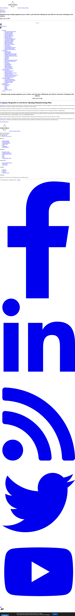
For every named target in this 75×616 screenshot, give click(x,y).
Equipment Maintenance (9, 35)
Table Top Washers (8, 71)
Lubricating (7, 56)
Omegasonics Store (6, 84)
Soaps (6, 86)
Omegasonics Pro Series (9, 70)
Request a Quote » (3, 26)
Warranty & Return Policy (7, 162)
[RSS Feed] (38, 465)
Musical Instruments (8, 66)
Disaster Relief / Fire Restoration (11, 53)
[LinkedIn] (38, 381)
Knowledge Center (5, 151)
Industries (4, 30)
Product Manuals (5, 147)
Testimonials (4, 146)
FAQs (3, 155)
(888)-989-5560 (4, 135)
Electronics (7, 62)
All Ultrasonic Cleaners (9, 77)
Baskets (6, 88)
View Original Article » (4, 121)
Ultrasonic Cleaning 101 (6, 152)
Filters (6, 87)
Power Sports (7, 45)
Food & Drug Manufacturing (10, 38)
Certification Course (8, 82)
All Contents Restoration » (10, 79)
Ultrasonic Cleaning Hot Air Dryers (11, 74)
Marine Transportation (9, 42)
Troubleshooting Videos (6, 158)
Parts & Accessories (8, 89)
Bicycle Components (8, 34)
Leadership (4, 170)
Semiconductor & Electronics (10, 47)
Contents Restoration (6, 78)
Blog (3, 156)
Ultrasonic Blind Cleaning (9, 48)
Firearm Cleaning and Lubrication (11, 60)
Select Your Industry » (4, 7)
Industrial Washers (5, 69)
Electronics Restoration (9, 81)
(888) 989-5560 (3, 11)
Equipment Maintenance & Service (11, 55)
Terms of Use (4, 164)
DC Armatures (7, 63)
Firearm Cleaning (8, 36)
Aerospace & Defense (9, 32)
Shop (3, 145)
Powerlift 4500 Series (9, 73)
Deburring (6, 59)
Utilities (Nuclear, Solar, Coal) (10, 49)
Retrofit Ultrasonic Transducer (10, 76)
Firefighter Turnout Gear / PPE (10, 54)
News (3, 157)
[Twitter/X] (38, 538)
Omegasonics (2, 105)
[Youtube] (38, 603)
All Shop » (7, 85)
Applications (5, 50)
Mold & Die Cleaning (9, 43)
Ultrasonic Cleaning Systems (10, 80)
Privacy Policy (5, 163)
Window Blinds (7, 65)
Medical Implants (8, 52)
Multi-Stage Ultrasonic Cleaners (11, 72)
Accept (55, 614)
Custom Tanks (5, 83)
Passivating (7, 58)
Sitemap (18, 179)
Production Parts (8, 51)
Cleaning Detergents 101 (7, 153)
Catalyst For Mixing (8, 67)
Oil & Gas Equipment (9, 68)
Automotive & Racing (9, 33)
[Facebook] (38, 298)
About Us (4, 169)
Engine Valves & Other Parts (10, 61)
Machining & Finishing (9, 41)
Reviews (4, 171)
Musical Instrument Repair (9, 44)
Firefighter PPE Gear (8, 37)
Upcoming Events (5, 172)
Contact (3, 90)
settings (47, 614)
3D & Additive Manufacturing (10, 31)
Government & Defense (9, 39)
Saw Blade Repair (8, 46)
